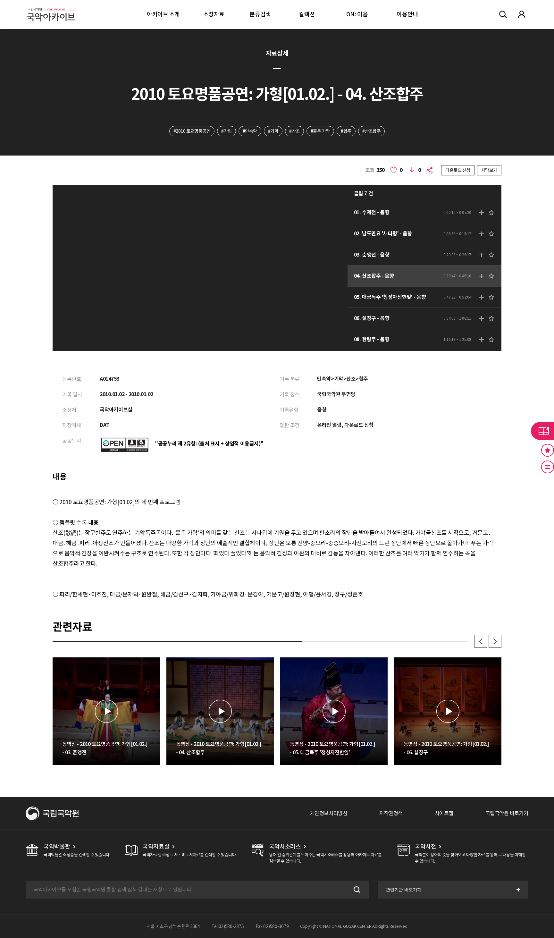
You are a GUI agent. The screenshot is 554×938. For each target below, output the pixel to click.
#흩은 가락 (320, 131)
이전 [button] (480, 641)
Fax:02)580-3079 (272, 926)
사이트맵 (444, 813)
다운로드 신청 (457, 170)
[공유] (431, 170)
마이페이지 (521, 14)
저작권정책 (391, 813)
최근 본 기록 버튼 (547, 467)
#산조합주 (371, 131)
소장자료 (213, 14)
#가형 (226, 131)
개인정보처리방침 (328, 813)
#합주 (346, 131)
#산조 (294, 131)
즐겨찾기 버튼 (547, 450)
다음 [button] (495, 641)
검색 (356, 889)
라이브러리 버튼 (542, 431)
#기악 (273, 131)
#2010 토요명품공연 (191, 131)
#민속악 (250, 131)
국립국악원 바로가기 (506, 813)
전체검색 (503, 14)
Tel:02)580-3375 (228, 926)
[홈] (51, 6)
